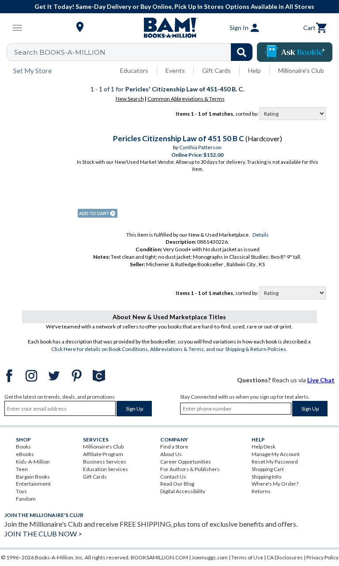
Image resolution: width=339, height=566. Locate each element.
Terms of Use (247, 557)
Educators (134, 70)
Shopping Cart (268, 469)
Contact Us (173, 476)
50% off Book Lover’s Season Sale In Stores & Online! (243, 6)
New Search (130, 98)
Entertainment (33, 483)
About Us (171, 454)
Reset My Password (275, 461)
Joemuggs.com (210, 557)
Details (260, 234)
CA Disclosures (285, 557)
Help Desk (263, 446)
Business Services (104, 461)
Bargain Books (33, 476)
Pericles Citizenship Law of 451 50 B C (178, 138)
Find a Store (174, 446)
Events (175, 70)
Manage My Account (276, 454)
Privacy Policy (322, 557)
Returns (261, 491)
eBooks (25, 454)
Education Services (105, 469)
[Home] (169, 28)
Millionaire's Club (301, 70)
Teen (22, 469)
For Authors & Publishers (190, 469)
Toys (21, 491)
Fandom (26, 498)
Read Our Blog (177, 483)
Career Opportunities (185, 461)
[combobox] (135, 52)
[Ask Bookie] (294, 52)
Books (23, 446)
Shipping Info (266, 476)
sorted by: (247, 113)
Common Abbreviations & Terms (186, 98)
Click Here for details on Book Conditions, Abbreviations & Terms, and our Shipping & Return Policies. (169, 349)
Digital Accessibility (182, 491)
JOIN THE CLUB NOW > (43, 533)
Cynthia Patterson (200, 147)
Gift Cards (216, 70)
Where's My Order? (275, 483)
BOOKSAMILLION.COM (159, 557)
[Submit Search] (241, 52)
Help (254, 70)
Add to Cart (97, 213)
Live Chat (321, 380)
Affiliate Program (103, 454)
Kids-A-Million (33, 461)
